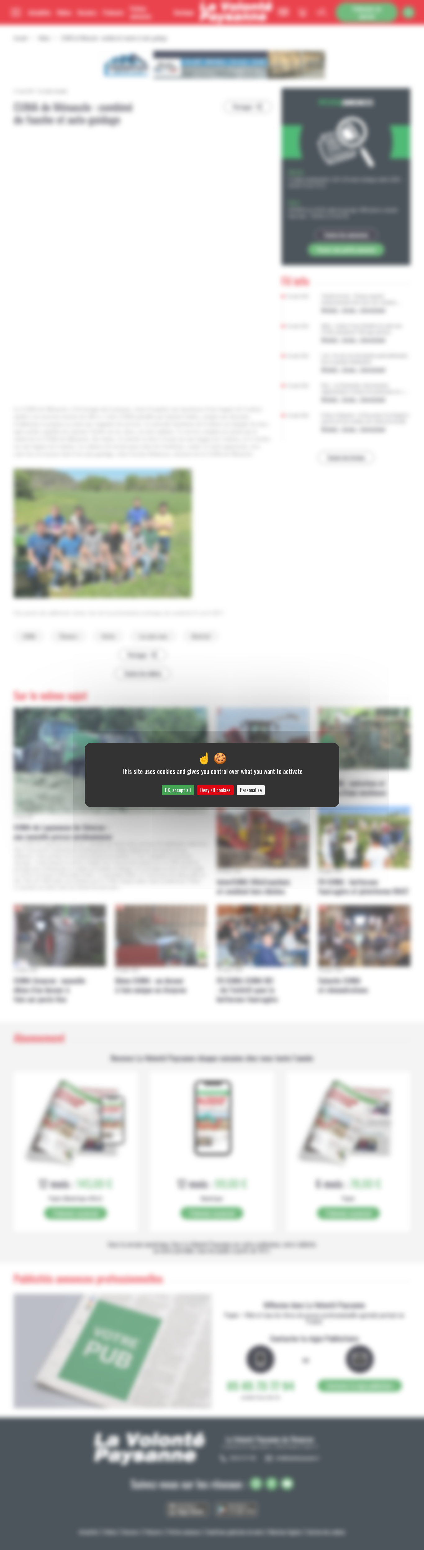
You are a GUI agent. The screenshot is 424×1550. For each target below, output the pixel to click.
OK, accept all (178, 790)
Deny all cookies (215, 790)
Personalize (251, 790)
